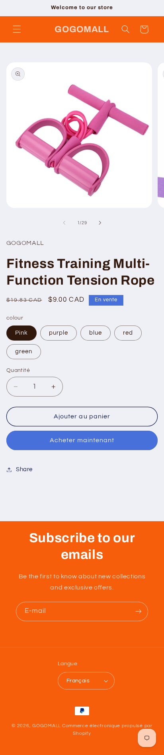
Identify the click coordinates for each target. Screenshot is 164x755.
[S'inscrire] (138, 611)
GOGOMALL (46, 726)
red (128, 333)
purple (58, 333)
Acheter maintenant (82, 440)
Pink (21, 333)
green (23, 351)
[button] (17, 29)
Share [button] (24, 469)
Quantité (18, 370)
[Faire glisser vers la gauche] (64, 223)
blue (95, 333)
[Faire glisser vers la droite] (100, 223)
